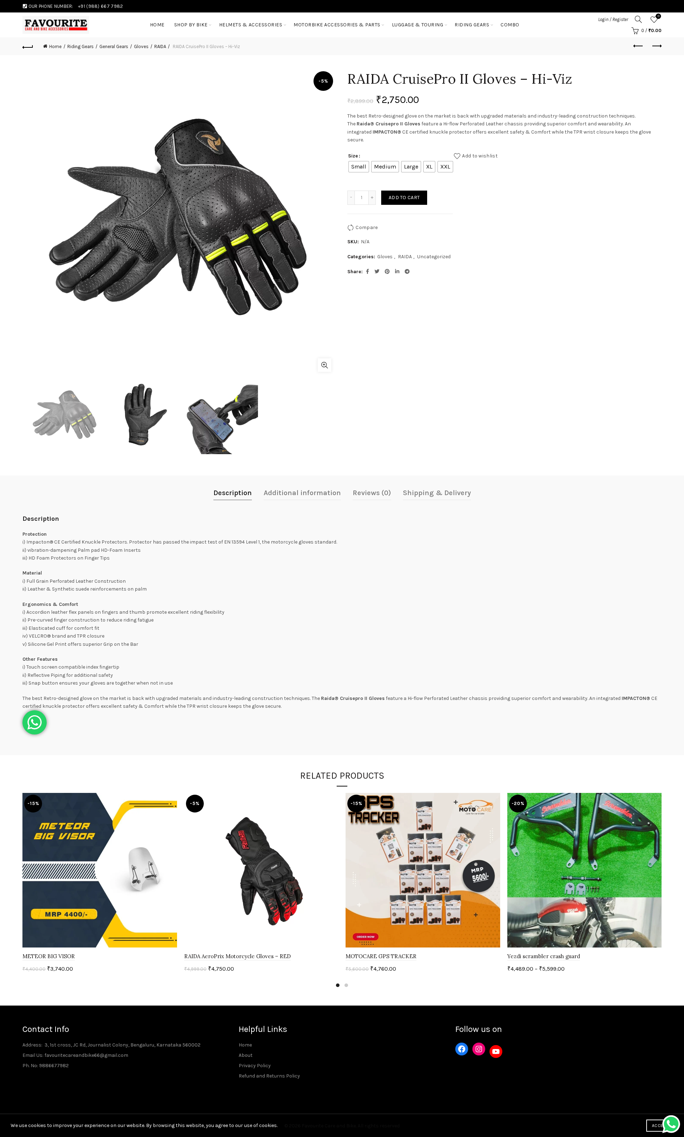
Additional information (302, 493)
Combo (510, 25)
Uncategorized (434, 257)
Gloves (141, 46)
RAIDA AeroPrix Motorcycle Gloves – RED (237, 956)
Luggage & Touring (418, 25)
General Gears (113, 46)
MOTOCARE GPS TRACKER (381, 956)
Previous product (638, 46)
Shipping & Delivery (437, 493)
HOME (157, 25)
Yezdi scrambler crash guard (543, 956)
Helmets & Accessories (251, 25)
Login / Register (613, 19)
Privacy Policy (255, 1066)
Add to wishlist (480, 155)
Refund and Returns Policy (269, 1076)
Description (232, 493)
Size (353, 156)
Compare (367, 227)
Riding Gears (472, 25)
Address (31, 1045)
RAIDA (160, 46)
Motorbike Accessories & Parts (337, 25)
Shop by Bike (191, 25)
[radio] (359, 166)
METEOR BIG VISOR (48, 956)
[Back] (28, 46)
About (246, 1055)
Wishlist (658, 16)
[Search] (638, 19)
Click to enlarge (324, 365)
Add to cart (404, 197)
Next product (656, 46)
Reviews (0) (372, 493)
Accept (660, 1125)
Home (55, 46)
